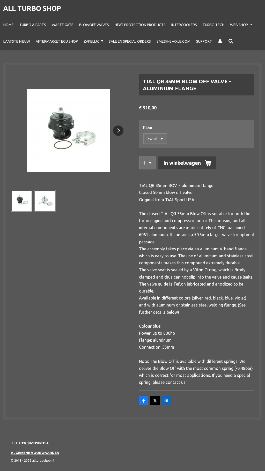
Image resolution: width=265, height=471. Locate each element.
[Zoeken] (230, 41)
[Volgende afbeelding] (118, 130)
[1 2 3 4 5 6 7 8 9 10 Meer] (147, 162)
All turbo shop (32, 8)
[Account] (220, 41)
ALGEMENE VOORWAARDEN (35, 453)
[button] (21, 201)
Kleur (148, 127)
